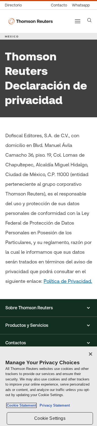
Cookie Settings (49, 418)
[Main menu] (78, 21)
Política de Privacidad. (68, 281)
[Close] (90, 354)
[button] (48, 308)
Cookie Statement (21, 405)
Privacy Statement (53, 405)
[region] (48, 386)
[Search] (89, 20)
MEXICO (12, 36)
